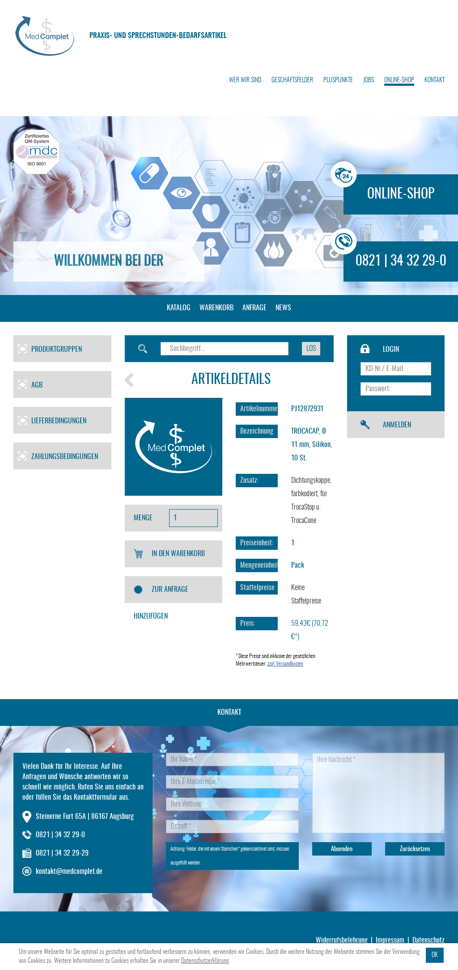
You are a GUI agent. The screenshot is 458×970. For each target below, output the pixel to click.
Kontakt (434, 80)
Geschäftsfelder (292, 80)
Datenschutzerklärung (205, 961)
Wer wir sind (245, 80)
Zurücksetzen (415, 849)
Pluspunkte (338, 80)
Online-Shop (399, 80)
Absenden (341, 849)
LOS (311, 348)
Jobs (368, 80)
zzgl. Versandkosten (285, 663)
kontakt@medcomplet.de (69, 871)
